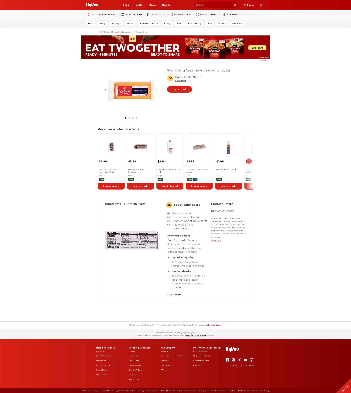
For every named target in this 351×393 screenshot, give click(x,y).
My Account (101, 361)
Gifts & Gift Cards (135, 370)
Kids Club (197, 365)
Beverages (116, 23)
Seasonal (222, 23)
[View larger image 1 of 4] (131, 90)
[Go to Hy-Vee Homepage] (92, 5)
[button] (180, 81)
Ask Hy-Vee (100, 351)
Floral (179, 23)
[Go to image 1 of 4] (126, 118)
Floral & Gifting (135, 361)
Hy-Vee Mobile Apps (201, 361)
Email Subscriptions (104, 356)
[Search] (235, 5)
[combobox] (216, 5)
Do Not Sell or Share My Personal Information (117, 391)
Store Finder (101, 375)
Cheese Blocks (141, 32)
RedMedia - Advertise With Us (172, 356)
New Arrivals (237, 23)
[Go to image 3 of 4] (133, 118)
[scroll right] (249, 161)
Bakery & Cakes (135, 365)
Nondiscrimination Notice (247, 391)
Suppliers (231, 391)
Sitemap (85, 391)
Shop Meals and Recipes (202, 356)
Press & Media (101, 370)
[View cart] (261, 5)
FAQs (163, 370)
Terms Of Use (151, 391)
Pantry (102, 23)
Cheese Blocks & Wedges (122, 32)
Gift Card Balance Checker (106, 365)
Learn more (174, 294)
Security (141, 391)
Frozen (130, 23)
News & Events (166, 365)
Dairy (106, 32)
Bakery (167, 23)
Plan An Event (134, 379)
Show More (216, 240)
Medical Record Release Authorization (181, 391)
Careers (164, 361)
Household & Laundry (149, 23)
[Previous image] (105, 90)
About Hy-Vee (166, 351)
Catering (132, 375)
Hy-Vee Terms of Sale (196, 336)
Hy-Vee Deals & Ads (200, 351)
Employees (202, 391)
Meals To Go (133, 356)
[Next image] (156, 90)
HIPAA (161, 391)
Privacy (94, 391)
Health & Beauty (194, 23)
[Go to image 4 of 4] (136, 118)
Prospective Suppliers (217, 391)
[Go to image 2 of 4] (129, 118)
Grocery (132, 351)
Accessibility (264, 391)
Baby (210, 23)
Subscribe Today (213, 325)
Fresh (90, 23)
